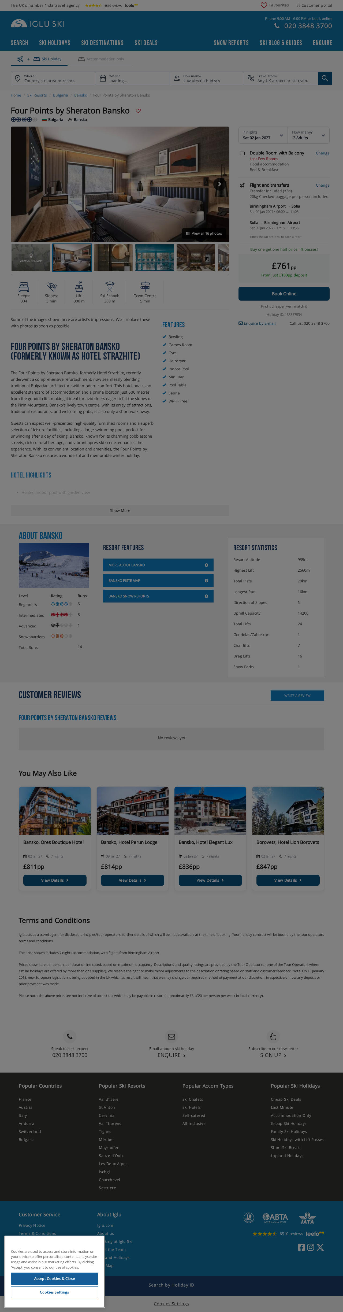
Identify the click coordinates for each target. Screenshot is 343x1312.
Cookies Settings (54, 1292)
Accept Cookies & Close (54, 1278)
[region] (54, 1272)
